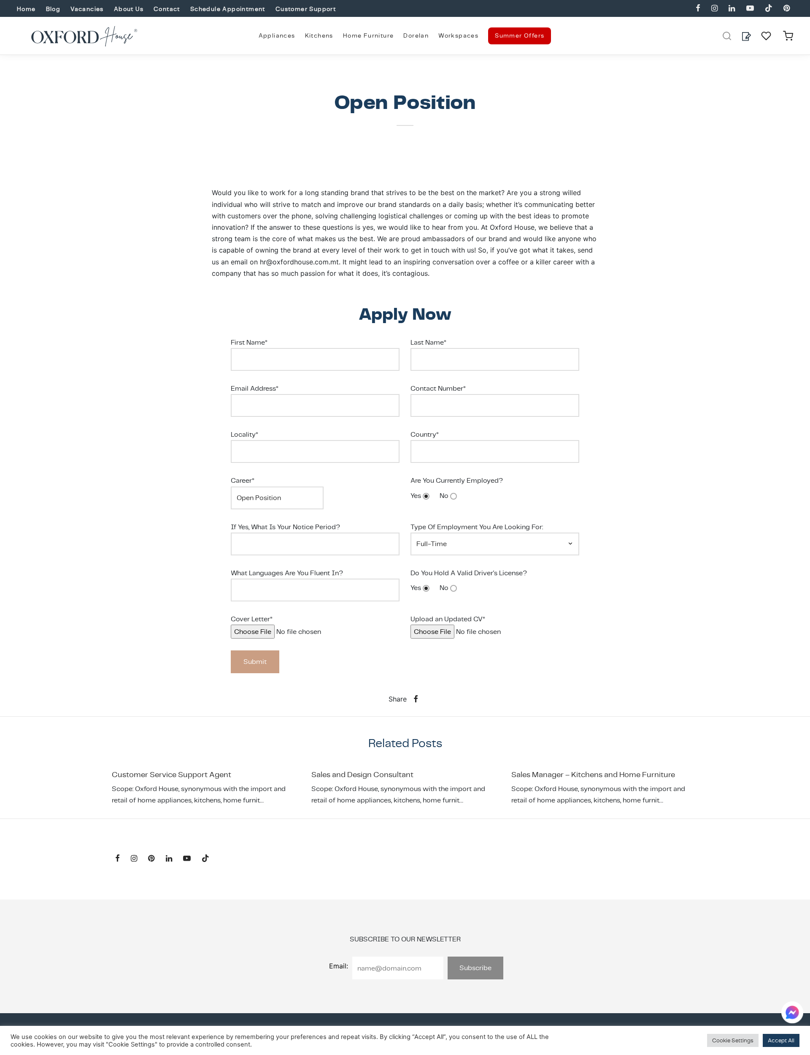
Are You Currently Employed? (456, 480)
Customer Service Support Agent (171, 774)
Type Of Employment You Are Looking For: (476, 526)
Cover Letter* (252, 619)
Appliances (277, 35)
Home (26, 9)
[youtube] (749, 8)
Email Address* (254, 388)
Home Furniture (368, 35)
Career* (242, 480)
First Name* (249, 342)
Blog (53, 9)
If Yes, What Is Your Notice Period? (285, 526)
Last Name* (428, 342)
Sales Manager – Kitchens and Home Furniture (593, 774)
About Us (128, 9)
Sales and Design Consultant (362, 774)
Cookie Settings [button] (732, 1040)
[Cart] (788, 36)
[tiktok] (768, 8)
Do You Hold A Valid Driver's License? (468, 572)
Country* (424, 434)
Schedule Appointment (227, 9)
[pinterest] (786, 8)
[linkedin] (731, 8)
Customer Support (305, 9)
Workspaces (458, 35)
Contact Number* (438, 388)
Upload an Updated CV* (447, 619)
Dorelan (416, 35)
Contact (167, 9)
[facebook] (698, 8)
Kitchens (319, 35)
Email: (338, 966)
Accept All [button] (781, 1040)
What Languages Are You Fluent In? (287, 572)
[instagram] (714, 8)
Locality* (244, 434)
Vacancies (87, 9)
